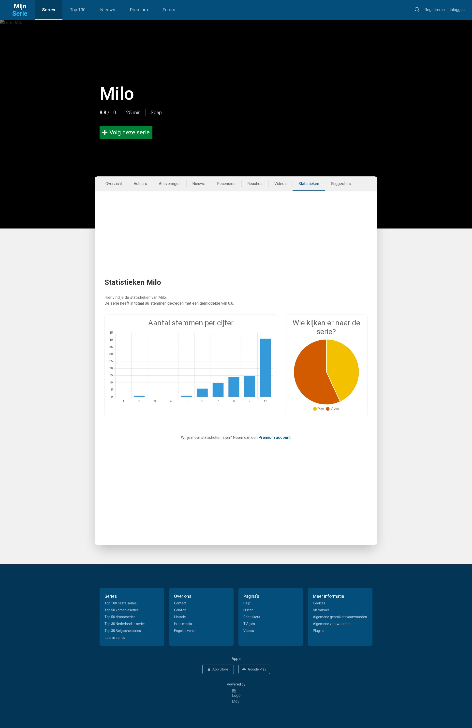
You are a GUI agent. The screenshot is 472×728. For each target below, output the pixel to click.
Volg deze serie (129, 132)
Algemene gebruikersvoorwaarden (340, 617)
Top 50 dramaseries (119, 617)
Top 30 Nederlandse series (125, 624)
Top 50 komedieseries (121, 610)
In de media (183, 624)
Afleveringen (169, 183)
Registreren (435, 9)
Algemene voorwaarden (332, 624)
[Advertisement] (236, 225)
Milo (117, 93)
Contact (180, 603)
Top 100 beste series (120, 603)
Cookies (319, 603)
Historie (180, 617)
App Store (220, 669)
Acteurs (140, 183)
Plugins (318, 631)
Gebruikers (251, 617)
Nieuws (107, 9)
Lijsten (248, 610)
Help (246, 603)
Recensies (226, 183)
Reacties (255, 183)
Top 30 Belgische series (122, 631)
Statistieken (308, 183)
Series (48, 9)
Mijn (19, 9)
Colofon (180, 610)
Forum (169, 9)
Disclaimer (321, 610)
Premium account (275, 437)
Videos (280, 183)
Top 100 (78, 9)
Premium (139, 9)
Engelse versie (185, 631)
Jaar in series (114, 638)
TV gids (249, 624)
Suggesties (341, 183)
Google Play (257, 669)
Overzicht (113, 183)
